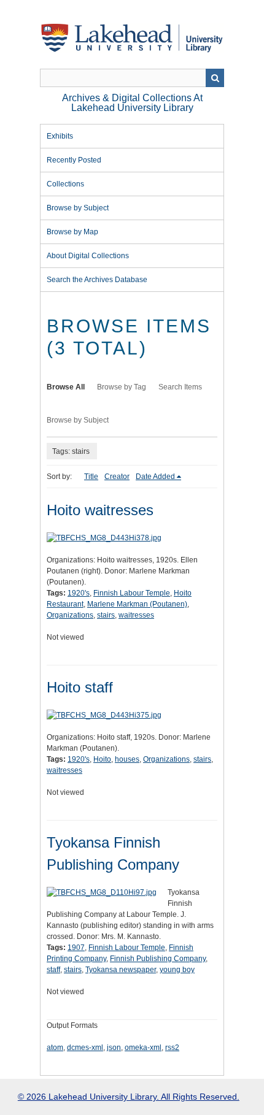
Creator (117, 476)
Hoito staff (80, 687)
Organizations (70, 615)
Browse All (66, 387)
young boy (177, 969)
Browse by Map (72, 232)
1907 (76, 947)
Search (215, 78)
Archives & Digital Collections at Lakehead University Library (132, 103)
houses (127, 759)
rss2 (172, 1047)
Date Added (155, 476)
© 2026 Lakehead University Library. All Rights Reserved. (128, 1097)
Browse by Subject (78, 208)
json (114, 1047)
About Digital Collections (88, 255)
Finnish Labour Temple (131, 593)
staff (53, 969)
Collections (65, 184)
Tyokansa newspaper (120, 969)
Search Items (180, 387)
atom (55, 1047)
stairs (106, 615)
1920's (79, 593)
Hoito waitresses (100, 510)
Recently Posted (74, 160)
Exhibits (60, 136)
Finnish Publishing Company (158, 958)
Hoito (102, 759)
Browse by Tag (121, 387)
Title (91, 476)
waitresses (136, 615)
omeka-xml (143, 1047)
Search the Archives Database (97, 279)
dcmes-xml (85, 1047)
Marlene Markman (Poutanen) (137, 604)
